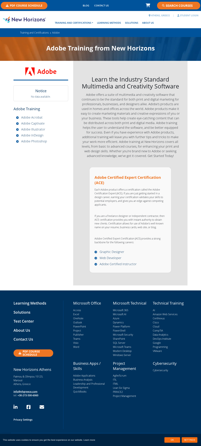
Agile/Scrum (119, 375)
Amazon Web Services (165, 314)
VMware (157, 351)
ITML (115, 383)
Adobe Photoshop (34, 141)
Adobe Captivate (33, 123)
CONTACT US (101, 5)
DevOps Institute (162, 338)
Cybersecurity (160, 370)
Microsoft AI (119, 314)
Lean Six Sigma (121, 388)
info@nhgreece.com (25, 391)
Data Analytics (160, 334)
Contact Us (23, 339)
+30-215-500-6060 (28, 395)
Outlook (77, 322)
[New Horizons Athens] (25, 19)
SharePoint (119, 338)
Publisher (78, 334)
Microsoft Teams (122, 347)
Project (77, 330)
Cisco (156, 322)
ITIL (115, 379)
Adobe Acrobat (32, 117)
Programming (160, 347)
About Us (148, 22)
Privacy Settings (23, 419)
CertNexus (159, 318)
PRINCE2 (118, 392)
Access (77, 310)
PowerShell (119, 330)
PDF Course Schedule (26, 5)
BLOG (86, 5)
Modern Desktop (122, 351)
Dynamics (118, 322)
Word (76, 347)
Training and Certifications (73, 22)
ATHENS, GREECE (160, 15)
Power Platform (121, 326)
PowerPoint (79, 326)
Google (157, 343)
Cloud (156, 326)
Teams (76, 338)
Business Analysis (82, 379)
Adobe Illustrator (33, 129)
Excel (76, 314)
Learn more (89, 440)
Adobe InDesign (32, 135)
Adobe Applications (84, 375)
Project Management (124, 396)
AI (154, 310)
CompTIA (158, 330)
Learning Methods (109, 22)
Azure (116, 318)
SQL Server (119, 343)
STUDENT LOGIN (188, 15)
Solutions (131, 22)
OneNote (78, 318)
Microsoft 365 (120, 310)
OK (172, 440)
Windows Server (122, 355)
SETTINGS (189, 440)
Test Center (24, 321)
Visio (75, 343)
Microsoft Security (123, 334)
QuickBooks (79, 391)
